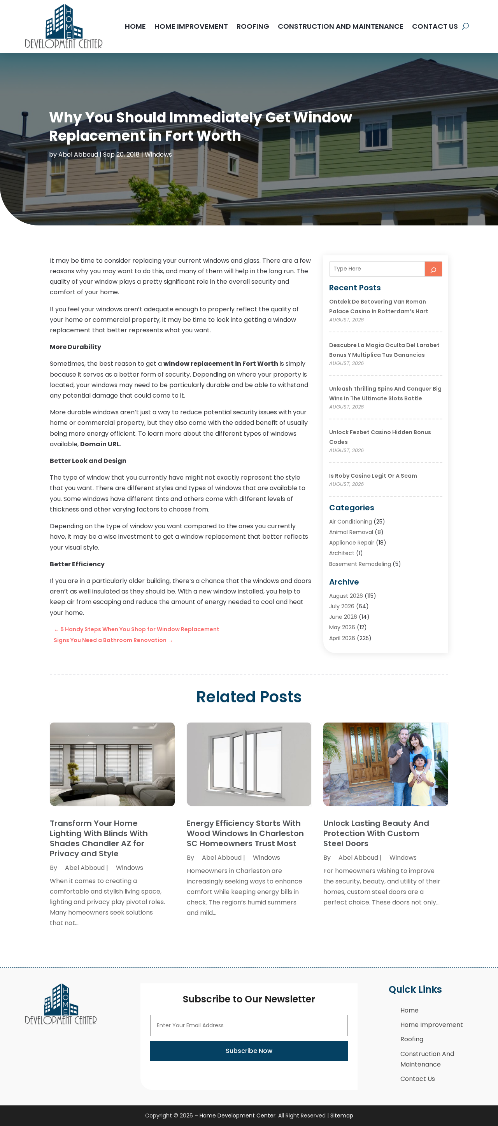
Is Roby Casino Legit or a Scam (373, 476)
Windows (158, 154)
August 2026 (346, 596)
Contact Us (435, 26)
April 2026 (342, 638)
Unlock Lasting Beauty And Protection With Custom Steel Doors (376, 833)
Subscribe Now (249, 1050)
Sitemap (341, 1115)
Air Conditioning (350, 521)
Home (135, 26)
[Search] (433, 269)
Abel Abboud (78, 154)
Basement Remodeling (360, 564)
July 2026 (341, 606)
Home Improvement (191, 26)
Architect (341, 553)
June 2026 (343, 617)
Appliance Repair (351, 542)
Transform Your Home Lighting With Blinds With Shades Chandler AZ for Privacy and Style (99, 838)
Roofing (253, 26)
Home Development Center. (238, 1115)
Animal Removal (351, 532)
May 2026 (342, 627)
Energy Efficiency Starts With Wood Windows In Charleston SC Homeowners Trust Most (245, 833)
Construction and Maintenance (340, 26)
